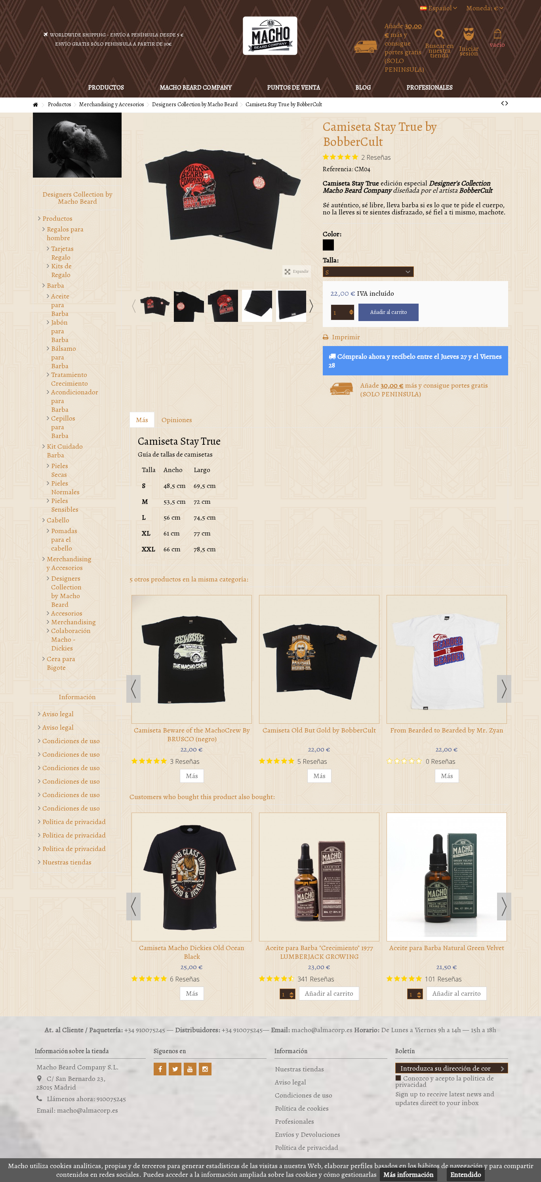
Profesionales (294, 1121)
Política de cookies (302, 1108)
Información (77, 697)
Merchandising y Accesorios (69, 563)
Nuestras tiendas (66, 862)
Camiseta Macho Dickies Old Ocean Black (191, 952)
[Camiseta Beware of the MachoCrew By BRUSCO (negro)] (191, 659)
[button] (196, 88)
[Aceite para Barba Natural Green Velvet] (447, 877)
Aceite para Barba (60, 305)
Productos (57, 218)
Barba (55, 285)
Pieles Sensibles (64, 505)
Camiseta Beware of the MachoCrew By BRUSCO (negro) (192, 734)
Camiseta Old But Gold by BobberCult (319, 730)
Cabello (58, 520)
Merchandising (66, 622)
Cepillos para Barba (63, 427)
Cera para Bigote (61, 663)
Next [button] (311, 306)
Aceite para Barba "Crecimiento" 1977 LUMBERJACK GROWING (319, 952)
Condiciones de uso (71, 740)
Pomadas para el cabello (64, 539)
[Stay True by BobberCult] (222, 197)
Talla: (331, 260)
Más (142, 420)
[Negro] (328, 245)
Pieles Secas (59, 470)
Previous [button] (133, 306)
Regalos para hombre (65, 233)
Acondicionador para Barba (66, 401)
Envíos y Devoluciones (307, 1134)
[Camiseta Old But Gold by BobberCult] (319, 659)
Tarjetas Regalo (62, 253)
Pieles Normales (65, 487)
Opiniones (177, 420)
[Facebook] (160, 1069)
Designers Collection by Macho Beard (66, 591)
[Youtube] (190, 1069)
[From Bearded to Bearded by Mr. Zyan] (447, 659)
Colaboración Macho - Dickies (66, 639)
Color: (333, 234)
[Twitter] (175, 1069)
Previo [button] (133, 197)
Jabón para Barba (60, 331)
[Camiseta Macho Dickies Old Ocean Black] (191, 877)
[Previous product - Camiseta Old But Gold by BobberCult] (502, 103)
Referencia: (338, 169)
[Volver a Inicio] (35, 105)
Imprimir (345, 337)
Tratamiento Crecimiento (66, 379)
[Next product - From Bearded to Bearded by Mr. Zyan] (506, 103)
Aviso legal (58, 714)
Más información (408, 1174)
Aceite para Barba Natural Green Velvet (446, 947)
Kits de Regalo (61, 270)
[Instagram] (205, 1069)
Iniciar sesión (469, 49)
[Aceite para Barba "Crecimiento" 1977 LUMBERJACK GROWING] (319, 877)
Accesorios (66, 613)
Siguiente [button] (311, 197)
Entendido (465, 1174)
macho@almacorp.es (87, 1110)
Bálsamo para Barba (63, 357)
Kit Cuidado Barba (65, 450)
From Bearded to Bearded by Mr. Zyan (446, 730)
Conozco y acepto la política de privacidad (444, 1081)
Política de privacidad (74, 821)
